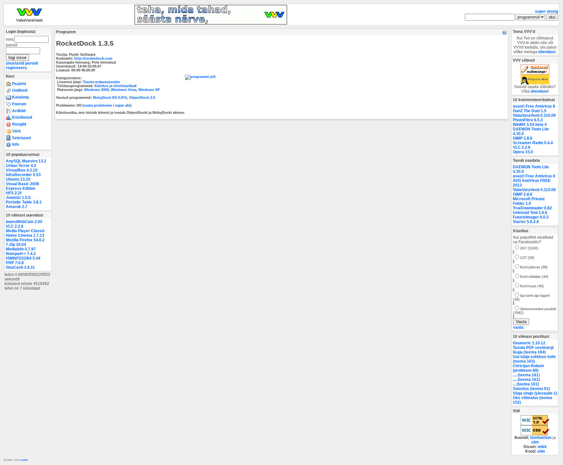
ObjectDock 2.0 (142, 97)
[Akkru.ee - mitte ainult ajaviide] (535, 73)
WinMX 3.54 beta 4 (530, 124)
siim (535, 442)
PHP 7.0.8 (15, 263)
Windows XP (149, 90)
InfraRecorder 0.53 (23, 174)
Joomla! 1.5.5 (18, 197)
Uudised (19, 90)
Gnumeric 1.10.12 (529, 343)
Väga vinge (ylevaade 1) (535, 393)
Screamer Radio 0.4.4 (533, 143)
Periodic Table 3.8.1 (24, 202)
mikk (542, 446)
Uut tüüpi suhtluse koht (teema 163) (534, 359)
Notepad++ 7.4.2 (21, 253)
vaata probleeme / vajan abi (107, 105)
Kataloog (20, 97)
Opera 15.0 (523, 152)
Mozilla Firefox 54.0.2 (25, 240)
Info (15, 144)
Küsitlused (21, 117)
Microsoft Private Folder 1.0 (529, 201)
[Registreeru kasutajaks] (211, 23)
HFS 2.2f (14, 193)
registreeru (16, 68)
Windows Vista (123, 90)
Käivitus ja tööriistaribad (115, 86)
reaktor (24, 459)
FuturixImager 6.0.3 (531, 217)
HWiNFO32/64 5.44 (23, 258)
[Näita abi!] (504, 32)
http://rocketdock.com (93, 58)
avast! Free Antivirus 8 (534, 106)
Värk (16, 131)
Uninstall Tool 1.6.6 (530, 212)
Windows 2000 (96, 90)
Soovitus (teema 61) (531, 388)
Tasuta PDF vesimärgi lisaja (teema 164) (533, 349)
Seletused (21, 138)
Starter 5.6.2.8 (526, 221)
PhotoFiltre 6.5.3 (528, 120)
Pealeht (18, 84)
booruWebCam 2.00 (24, 221)
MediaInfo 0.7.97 (21, 249)
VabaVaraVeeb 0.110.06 (534, 115)
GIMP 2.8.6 (522, 138)
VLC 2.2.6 (14, 226)
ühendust (547, 52)
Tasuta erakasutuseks (101, 82)
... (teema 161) (526, 384)
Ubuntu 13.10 (18, 179)
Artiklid (18, 111)
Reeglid (18, 124)
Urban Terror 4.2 (21, 165)
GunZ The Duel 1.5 (529, 111)
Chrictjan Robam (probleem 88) (528, 368)
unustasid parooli (22, 63)
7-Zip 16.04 (16, 244)
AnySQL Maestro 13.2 (26, 161)
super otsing (546, 11)
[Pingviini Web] (535, 83)
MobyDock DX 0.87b (110, 97)
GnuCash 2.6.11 (20, 267)
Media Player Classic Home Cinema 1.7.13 (25, 233)
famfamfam (541, 437)
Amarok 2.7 (16, 206)
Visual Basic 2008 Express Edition (22, 186)
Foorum (18, 104)
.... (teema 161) (526, 375)
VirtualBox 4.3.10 (21, 170)
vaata (518, 327)
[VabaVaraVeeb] (29, 23)
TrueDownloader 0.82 (532, 208)
